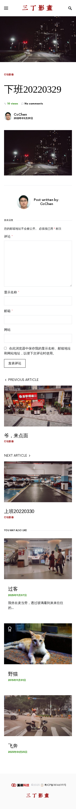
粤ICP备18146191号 (55, 785)
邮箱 (8, 311)
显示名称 (11, 292)
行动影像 (9, 74)
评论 (8, 237)
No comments (34, 103)
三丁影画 (38, 8)
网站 (7, 330)
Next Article (15, 456)
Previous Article (23, 380)
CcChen (20, 115)
